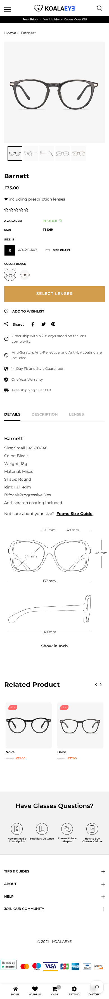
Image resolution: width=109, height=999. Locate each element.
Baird (61, 752)
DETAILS (12, 414)
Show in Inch (54, 645)
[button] (16, 209)
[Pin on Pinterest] (53, 324)
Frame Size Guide (74, 513)
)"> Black (10, 275)
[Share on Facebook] (34, 324)
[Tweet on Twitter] (43, 324)
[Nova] (29, 725)
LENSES (76, 414)
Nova (10, 752)
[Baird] (80, 725)
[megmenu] (14, 8)
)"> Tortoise (24, 275)
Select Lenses (54, 293)
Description (45, 414)
